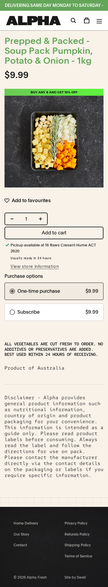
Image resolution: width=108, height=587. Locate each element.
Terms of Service (78, 556)
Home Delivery (26, 523)
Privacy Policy (75, 523)
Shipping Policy (77, 545)
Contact (20, 545)
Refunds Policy (76, 534)
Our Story (21, 534)
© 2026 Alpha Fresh (30, 577)
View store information (34, 266)
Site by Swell (75, 577)
